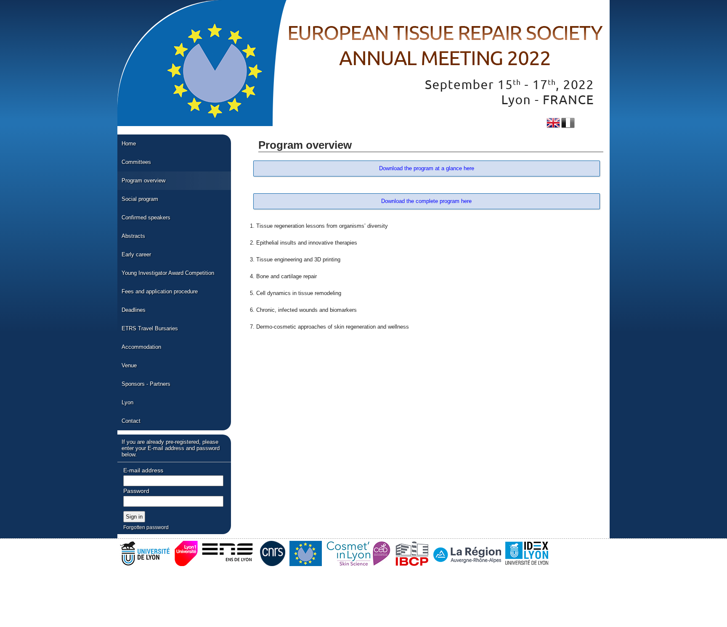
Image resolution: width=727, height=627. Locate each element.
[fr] (568, 123)
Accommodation (141, 347)
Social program (140, 199)
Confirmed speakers (146, 217)
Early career (136, 254)
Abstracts (133, 236)
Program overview (143, 180)
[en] (553, 123)
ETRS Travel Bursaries (150, 328)
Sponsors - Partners (146, 384)
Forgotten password (146, 527)
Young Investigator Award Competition (168, 273)
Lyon (127, 402)
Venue (129, 365)
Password (136, 490)
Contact (131, 421)
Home (129, 143)
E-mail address (143, 470)
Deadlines (134, 310)
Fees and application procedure (160, 291)
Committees (136, 162)
